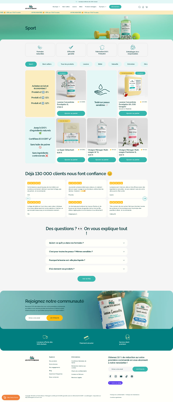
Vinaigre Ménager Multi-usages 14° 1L (98, 151)
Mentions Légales (76, 377)
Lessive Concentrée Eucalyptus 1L (65, 103)
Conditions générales (116, 397)
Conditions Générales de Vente (78, 362)
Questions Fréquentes (55, 374)
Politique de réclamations (132, 394)
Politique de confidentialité (117, 394)
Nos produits (53, 361)
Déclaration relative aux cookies (78, 367)
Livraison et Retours (77, 374)
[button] (145, 198)
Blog (50, 370)
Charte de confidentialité (79, 371)
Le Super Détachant (65, 150)
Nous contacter (54, 377)
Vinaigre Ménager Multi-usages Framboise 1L (129, 151)
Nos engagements (54, 367)
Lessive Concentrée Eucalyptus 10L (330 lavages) (127, 104)
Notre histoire (53, 364)
